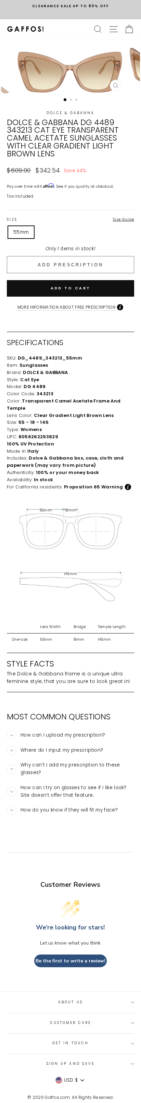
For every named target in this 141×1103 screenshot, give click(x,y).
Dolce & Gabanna (71, 112)
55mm (21, 232)
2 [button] (71, 100)
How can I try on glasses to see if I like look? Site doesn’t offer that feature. (73, 791)
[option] (70, 6)
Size (70, 219)
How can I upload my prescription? (63, 735)
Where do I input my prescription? (62, 750)
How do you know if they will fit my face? (69, 810)
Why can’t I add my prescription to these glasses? (70, 769)
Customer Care (70, 1022)
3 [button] (77, 100)
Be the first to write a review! (70, 961)
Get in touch (70, 1043)
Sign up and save (70, 1063)
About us (70, 1002)
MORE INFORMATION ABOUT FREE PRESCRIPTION (66, 307)
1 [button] (65, 100)
